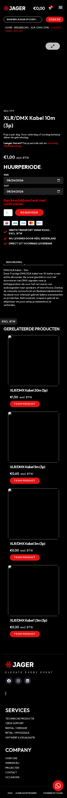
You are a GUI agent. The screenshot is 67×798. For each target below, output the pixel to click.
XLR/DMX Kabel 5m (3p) (27, 467)
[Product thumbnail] (53, 46)
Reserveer (29, 212)
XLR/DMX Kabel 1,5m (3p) (28, 620)
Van (6, 174)
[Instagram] (18, 680)
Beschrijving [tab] (14, 262)
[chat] (58, 785)
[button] (60, 7)
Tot (6, 185)
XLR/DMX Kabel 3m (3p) (27, 543)
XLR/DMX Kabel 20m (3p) (28, 390)
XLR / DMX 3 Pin (40, 27)
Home (8, 27)
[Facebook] (9, 680)
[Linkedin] (27, 680)
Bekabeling (21, 27)
